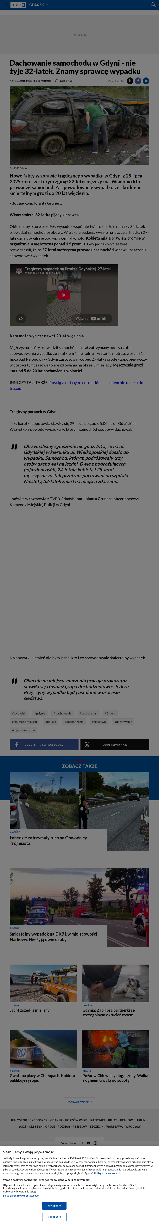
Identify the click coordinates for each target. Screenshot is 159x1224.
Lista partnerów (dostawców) (21, 1195)
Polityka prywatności (107, 1173)
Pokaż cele (54, 1216)
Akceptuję (54, 1205)
